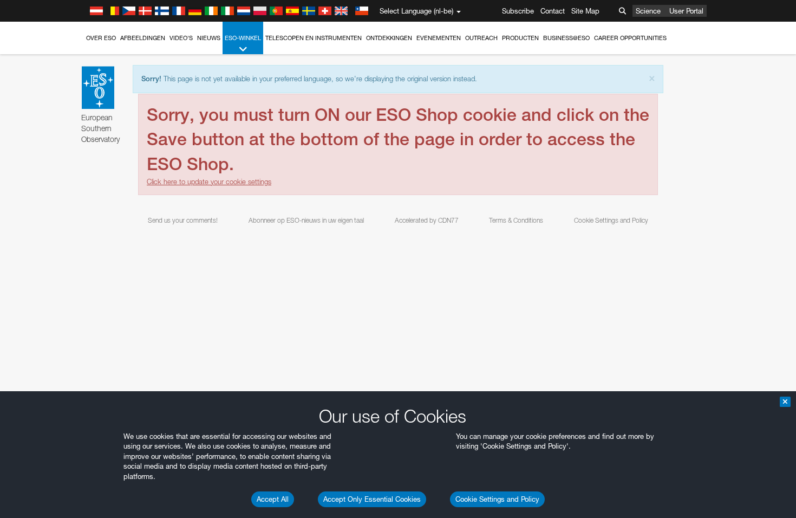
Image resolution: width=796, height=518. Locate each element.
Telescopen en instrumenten (313, 38)
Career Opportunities (630, 38)
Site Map (585, 11)
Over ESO (101, 38)
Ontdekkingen (389, 38)
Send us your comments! (183, 220)
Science (648, 11)
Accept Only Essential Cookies (372, 499)
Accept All (273, 499)
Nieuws (208, 38)
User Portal (686, 11)
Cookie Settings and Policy (497, 499)
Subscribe (518, 11)
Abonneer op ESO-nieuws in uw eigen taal (306, 220)
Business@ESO (566, 38)
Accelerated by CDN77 (427, 220)
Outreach (481, 38)
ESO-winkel (243, 38)
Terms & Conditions (516, 220)
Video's (181, 38)
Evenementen (438, 38)
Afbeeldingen (142, 38)
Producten (520, 38)
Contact (552, 11)
